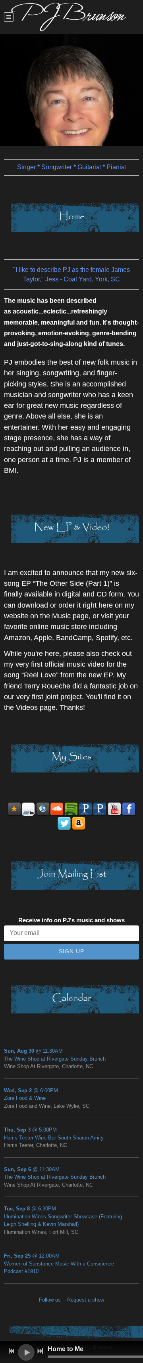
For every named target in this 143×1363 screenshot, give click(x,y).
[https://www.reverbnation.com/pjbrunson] (14, 809)
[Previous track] (11, 1351)
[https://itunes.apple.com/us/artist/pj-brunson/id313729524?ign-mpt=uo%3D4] (43, 809)
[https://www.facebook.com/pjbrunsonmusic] (129, 809)
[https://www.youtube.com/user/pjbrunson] (114, 809)
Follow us (50, 1300)
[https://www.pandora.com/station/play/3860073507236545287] (86, 809)
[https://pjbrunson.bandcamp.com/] (28, 809)
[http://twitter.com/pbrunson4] (64, 823)
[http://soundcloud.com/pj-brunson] (57, 809)
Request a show (85, 1300)
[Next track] (40, 1351)
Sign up (71, 951)
